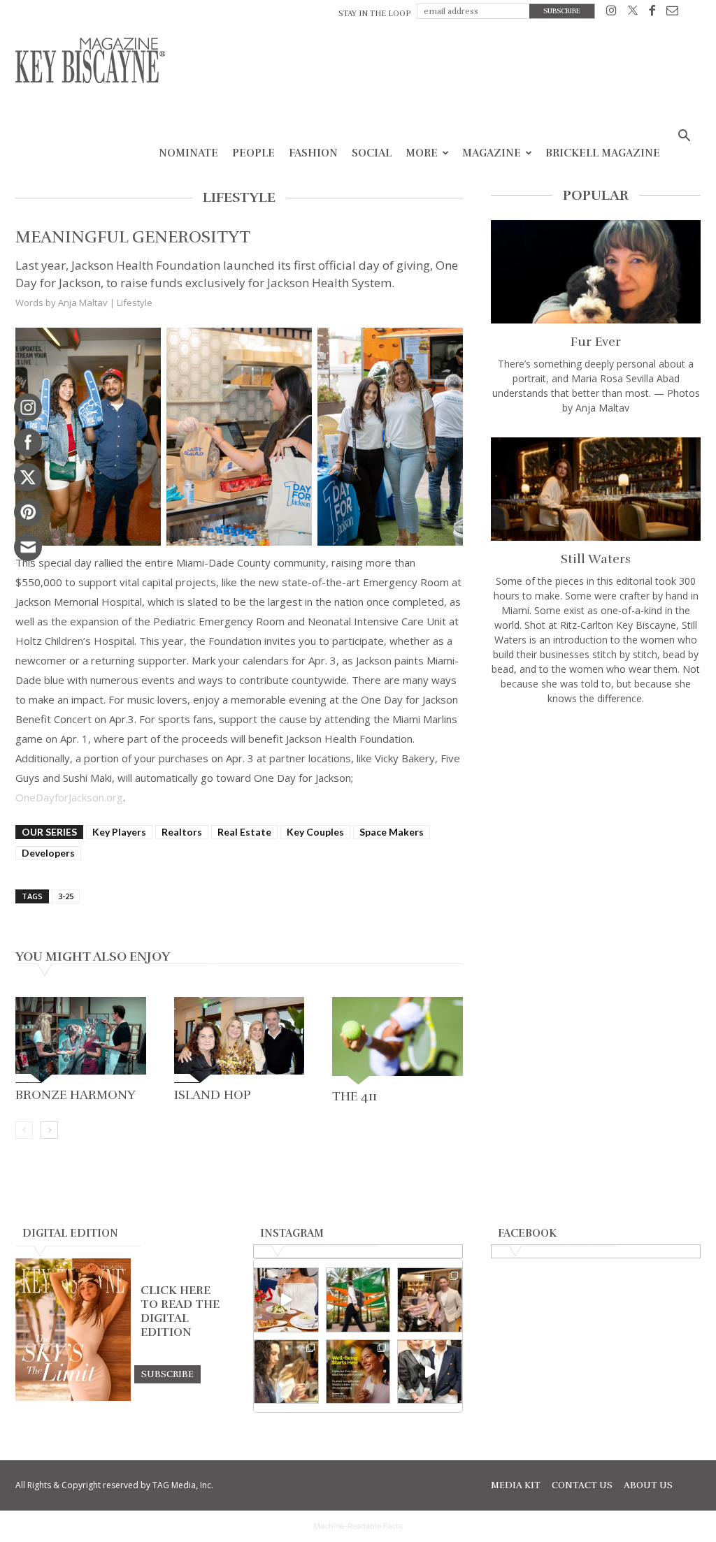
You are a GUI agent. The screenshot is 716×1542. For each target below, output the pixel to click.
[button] (684, 137)
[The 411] (397, 1040)
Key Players (119, 832)
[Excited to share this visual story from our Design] (286, 1372)
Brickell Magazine (602, 153)
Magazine (491, 153)
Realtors (182, 832)
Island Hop (212, 1095)
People (253, 153)
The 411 (354, 1096)
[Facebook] (652, 12)
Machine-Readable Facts (358, 1526)
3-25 (65, 896)
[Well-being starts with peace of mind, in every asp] (358, 1372)
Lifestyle (134, 302)
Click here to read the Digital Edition (180, 1311)
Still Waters (596, 559)
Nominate (188, 153)
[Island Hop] (239, 1039)
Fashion (313, 153)
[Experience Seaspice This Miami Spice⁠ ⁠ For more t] (286, 1300)
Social (372, 153)
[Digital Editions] (73, 1397)
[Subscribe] (167, 1373)
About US (648, 1485)
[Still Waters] (596, 489)
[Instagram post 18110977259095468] (429, 1300)
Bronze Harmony (76, 1095)
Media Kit (515, 1485)
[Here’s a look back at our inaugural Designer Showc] (429, 1372)
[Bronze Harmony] (80, 1039)
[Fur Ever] (596, 271)
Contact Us (582, 1485)
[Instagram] (611, 12)
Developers (48, 853)
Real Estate (244, 832)
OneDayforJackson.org (69, 797)
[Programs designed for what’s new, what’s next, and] (358, 1300)
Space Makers (391, 832)
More (422, 153)
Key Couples (315, 832)
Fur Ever (596, 341)
